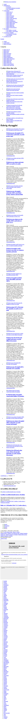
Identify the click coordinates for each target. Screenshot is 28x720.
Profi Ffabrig (9, 35)
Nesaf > (5, 475)
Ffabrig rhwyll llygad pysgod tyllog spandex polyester (14, 102)
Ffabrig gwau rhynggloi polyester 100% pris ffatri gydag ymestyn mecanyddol (14, 192)
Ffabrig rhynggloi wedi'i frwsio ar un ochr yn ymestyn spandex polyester (15, 250)
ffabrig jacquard (9, 17)
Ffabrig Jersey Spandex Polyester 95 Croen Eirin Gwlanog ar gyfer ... (14, 76)
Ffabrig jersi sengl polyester (12, 90)
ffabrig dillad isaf (10, 25)
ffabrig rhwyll (9, 12)
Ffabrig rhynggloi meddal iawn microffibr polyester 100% (14, 279)
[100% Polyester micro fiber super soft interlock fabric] (15, 275)
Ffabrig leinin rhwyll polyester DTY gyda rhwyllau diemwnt (14, 82)
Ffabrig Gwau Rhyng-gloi (13, 533)
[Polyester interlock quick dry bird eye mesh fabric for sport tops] (15, 447)
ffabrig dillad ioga (10, 26)
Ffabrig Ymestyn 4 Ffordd (12, 534)
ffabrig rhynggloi (10, 15)
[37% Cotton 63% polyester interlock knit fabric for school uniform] (15, 130)
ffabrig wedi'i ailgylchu (11, 18)
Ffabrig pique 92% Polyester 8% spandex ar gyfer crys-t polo (14, 308)
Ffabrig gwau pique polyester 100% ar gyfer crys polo (15, 163)
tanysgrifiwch (4, 522)
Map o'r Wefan (16, 532)
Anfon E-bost (4, 538)
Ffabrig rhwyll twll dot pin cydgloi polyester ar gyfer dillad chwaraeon (14, 339)
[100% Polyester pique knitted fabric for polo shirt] (15, 159)
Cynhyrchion (6, 10)
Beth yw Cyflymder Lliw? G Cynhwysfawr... (14, 505)
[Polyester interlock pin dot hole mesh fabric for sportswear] (15, 334)
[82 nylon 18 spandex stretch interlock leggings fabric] (15, 391)
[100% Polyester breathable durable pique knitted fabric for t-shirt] (15, 216)
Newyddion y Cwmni (11, 30)
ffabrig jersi (8, 14)
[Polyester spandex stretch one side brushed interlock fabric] (15, 245)
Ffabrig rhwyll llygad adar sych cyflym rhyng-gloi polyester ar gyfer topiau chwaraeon (14, 453)
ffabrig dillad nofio (10, 23)
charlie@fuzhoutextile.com (9, 485)
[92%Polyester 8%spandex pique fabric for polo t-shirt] (15, 304)
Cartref (5, 4)
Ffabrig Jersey (4, 533)
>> (7, 475)
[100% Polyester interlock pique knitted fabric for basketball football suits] (15, 418)
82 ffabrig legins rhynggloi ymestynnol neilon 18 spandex (15, 395)
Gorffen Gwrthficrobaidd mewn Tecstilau (13, 494)
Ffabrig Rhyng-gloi (22, 534)
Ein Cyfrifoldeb (9, 9)
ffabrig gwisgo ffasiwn (11, 27)
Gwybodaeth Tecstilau (11, 34)
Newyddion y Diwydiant (12, 31)
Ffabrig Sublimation (10, 21)
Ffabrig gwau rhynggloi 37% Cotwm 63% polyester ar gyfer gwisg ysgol (15, 134)
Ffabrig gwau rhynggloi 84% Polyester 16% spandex (15, 367)
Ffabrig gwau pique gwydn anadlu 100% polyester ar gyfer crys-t (14, 220)
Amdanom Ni (6, 5)
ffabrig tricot (9, 13)
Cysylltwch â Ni (7, 36)
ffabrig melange (9, 19)
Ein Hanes (8, 6)
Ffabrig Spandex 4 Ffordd (6, 536)
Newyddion (6, 28)
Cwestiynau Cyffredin (8, 32)
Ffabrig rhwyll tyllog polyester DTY (14, 86)
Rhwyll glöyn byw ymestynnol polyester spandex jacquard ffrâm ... (14, 108)
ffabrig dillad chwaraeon (11, 22)
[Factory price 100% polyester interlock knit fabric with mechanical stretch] (15, 188)
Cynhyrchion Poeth (7, 532)
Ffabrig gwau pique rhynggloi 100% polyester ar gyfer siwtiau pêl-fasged (15, 422)
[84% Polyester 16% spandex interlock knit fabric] (15, 364)
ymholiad (8, 155)
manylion (13, 155)
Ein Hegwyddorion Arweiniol (13, 8)
